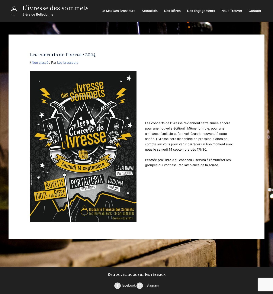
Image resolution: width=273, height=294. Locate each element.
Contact (255, 11)
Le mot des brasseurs (118, 11)
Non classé (40, 63)
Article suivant (251, 249)
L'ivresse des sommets (55, 8)
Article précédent (24, 249)
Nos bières (172, 11)
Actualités (150, 11)
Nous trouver (231, 11)
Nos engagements (201, 11)
